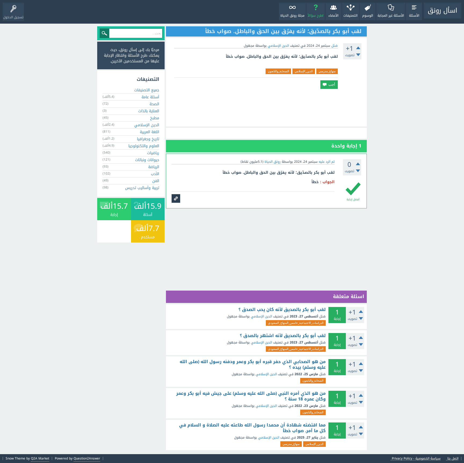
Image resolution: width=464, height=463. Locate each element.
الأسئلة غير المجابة (391, 15)
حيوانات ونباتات (147, 160)
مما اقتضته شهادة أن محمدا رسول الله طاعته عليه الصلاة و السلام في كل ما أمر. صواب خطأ (252, 428)
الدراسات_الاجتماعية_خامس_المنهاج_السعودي (296, 322)
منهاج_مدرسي (327, 71)
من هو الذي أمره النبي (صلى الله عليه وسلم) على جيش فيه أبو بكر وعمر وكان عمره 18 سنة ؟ (251, 396)
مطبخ (154, 118)
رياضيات (153, 153)
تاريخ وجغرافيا (148, 139)
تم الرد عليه (327, 162)
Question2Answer (87, 458)
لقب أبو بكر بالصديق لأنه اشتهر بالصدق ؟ (283, 336)
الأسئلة (414, 15)
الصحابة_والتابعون (278, 71)
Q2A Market (40, 458)
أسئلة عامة (150, 97)
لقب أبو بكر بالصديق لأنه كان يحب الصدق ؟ (282, 310)
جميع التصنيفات (146, 90)
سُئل (334, 46)
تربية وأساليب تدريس (142, 187)
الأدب (155, 174)
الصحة (154, 104)
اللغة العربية (149, 132)
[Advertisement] (266, 107)
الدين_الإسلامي (304, 71)
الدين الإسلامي (278, 46)
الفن (155, 181)
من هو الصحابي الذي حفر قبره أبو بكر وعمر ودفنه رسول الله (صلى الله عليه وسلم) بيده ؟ (253, 364)
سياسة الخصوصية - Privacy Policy (416, 458)
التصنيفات (350, 15)
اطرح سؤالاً (316, 15)
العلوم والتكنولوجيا (143, 146)
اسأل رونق (442, 10)
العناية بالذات (148, 111)
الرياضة (153, 167)
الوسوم (367, 15)
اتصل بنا (452, 458)
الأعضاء (333, 15)
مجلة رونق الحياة (292, 15)
